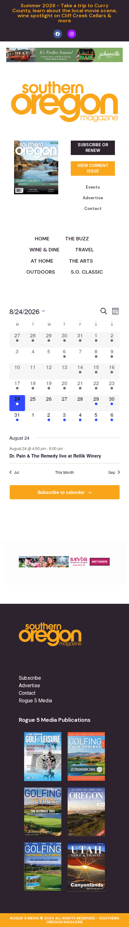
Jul (16, 472)
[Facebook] (57, 33)
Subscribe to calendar (61, 492)
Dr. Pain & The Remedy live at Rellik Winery (55, 456)
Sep (111, 472)
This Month (64, 472)
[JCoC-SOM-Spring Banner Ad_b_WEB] (64, 60)
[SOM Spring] (64, 565)
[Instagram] (71, 33)
